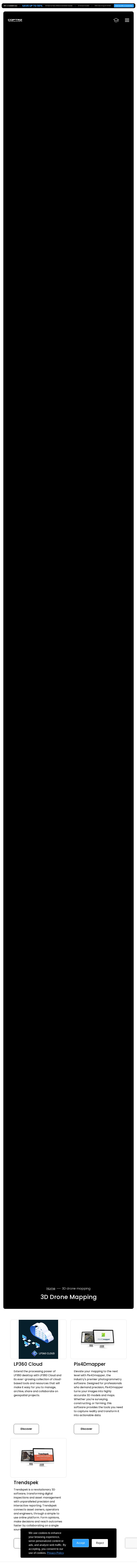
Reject (100, 1543)
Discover (26, 1429)
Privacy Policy (55, 1553)
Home (50, 1288)
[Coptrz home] (15, 20)
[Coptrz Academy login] (116, 20)
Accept (81, 1543)
